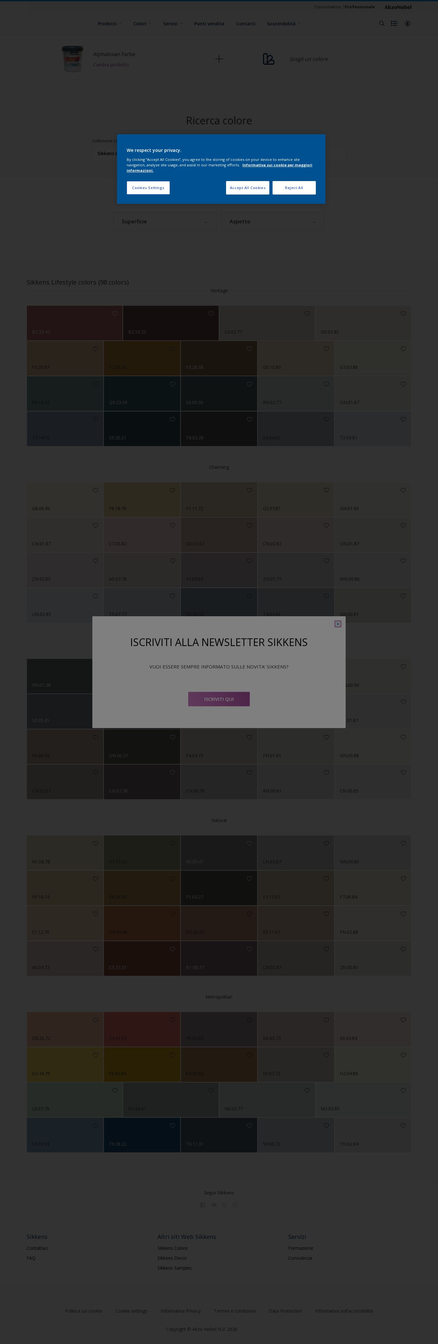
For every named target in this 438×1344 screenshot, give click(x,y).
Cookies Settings (148, 187)
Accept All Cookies (247, 187)
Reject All (294, 187)
